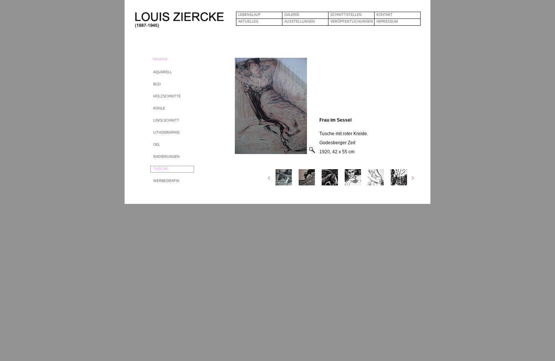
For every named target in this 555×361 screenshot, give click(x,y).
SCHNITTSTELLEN (346, 15)
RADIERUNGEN (166, 157)
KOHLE (159, 108)
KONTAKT (384, 15)
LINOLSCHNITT (166, 120)
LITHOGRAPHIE (166, 132)
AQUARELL (162, 72)
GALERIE (291, 15)
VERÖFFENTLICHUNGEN (351, 21)
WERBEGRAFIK (166, 181)
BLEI (157, 84)
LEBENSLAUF (249, 15)
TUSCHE (160, 169)
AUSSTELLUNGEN (299, 21)
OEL (156, 145)
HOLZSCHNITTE (167, 96)
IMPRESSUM (387, 21)
